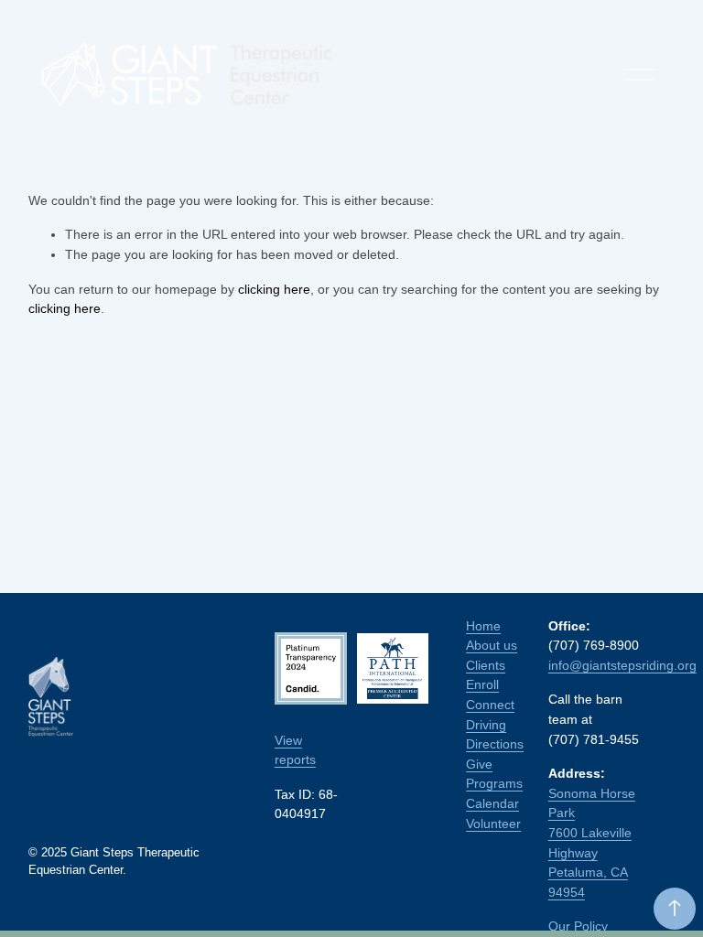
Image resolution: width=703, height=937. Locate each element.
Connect (490, 704)
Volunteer (493, 823)
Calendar (492, 803)
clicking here (274, 289)
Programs (494, 783)
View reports (295, 750)
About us (491, 645)
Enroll (482, 684)
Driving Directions (495, 734)
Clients (485, 665)
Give (479, 764)
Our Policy (578, 926)
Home (483, 626)
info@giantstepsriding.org (622, 665)
